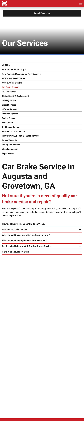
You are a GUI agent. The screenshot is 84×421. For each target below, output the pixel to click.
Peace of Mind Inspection (13, 131)
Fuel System (7, 122)
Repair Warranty (9, 140)
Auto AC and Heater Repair (14, 69)
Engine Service (8, 118)
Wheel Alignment (10, 149)
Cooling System (9, 100)
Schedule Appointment (42, 13)
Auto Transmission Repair (13, 78)
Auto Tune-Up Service (12, 83)
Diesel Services (9, 105)
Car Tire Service (9, 91)
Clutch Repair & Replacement (15, 96)
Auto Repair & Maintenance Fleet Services (21, 74)
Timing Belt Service (11, 144)
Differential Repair (10, 109)
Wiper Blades (8, 153)
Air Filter (6, 65)
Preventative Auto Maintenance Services (20, 136)
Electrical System (10, 113)
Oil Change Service (10, 127)
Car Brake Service (10, 87)
